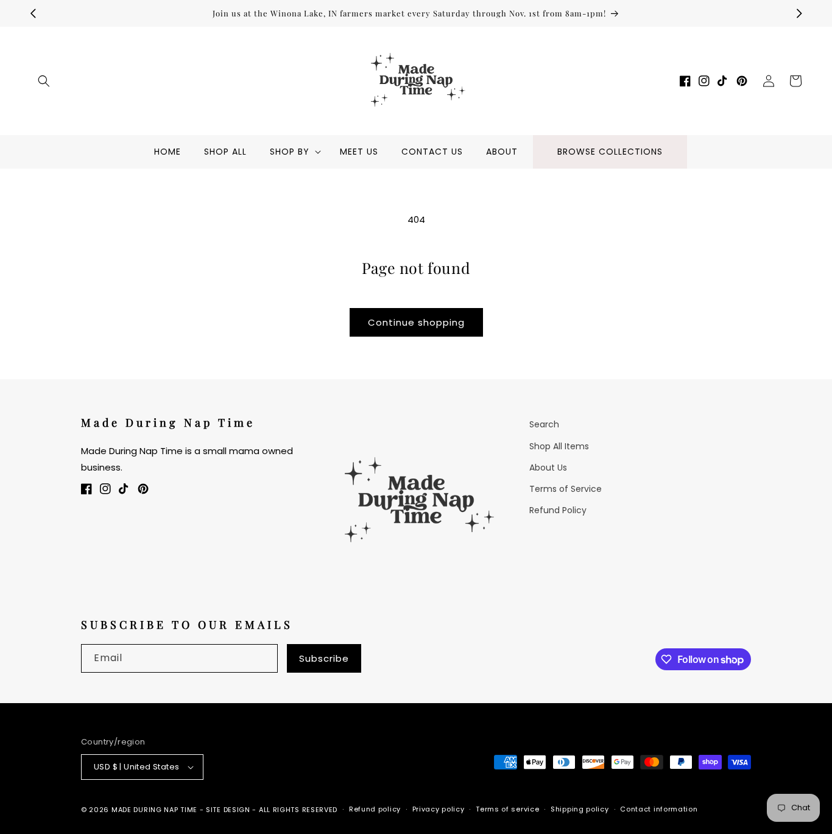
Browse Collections (610, 151)
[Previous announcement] (32, 13)
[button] (43, 81)
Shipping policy (580, 809)
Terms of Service (565, 489)
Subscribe (324, 658)
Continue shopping (416, 322)
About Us (548, 467)
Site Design (228, 810)
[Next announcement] (799, 13)
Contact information (658, 809)
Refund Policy (558, 510)
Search (544, 424)
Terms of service (507, 809)
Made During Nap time (154, 810)
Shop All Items (559, 446)
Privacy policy (438, 809)
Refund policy (375, 809)
